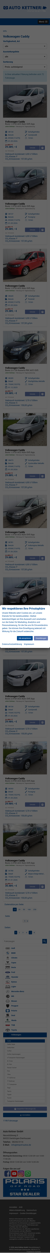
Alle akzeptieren (25, 638)
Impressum (29, 644)
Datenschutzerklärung (12, 644)
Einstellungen (41, 638)
